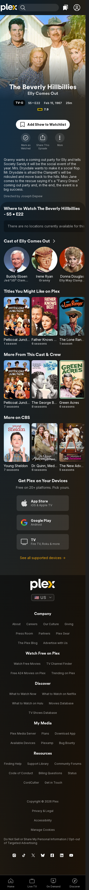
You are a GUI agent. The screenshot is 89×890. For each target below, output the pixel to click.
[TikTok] (23, 855)
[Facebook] (52, 855)
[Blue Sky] (42, 855)
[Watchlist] (65, 7)
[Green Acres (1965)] (72, 384)
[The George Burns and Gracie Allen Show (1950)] (44, 384)
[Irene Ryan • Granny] (44, 264)
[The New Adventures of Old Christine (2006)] (72, 447)
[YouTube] (71, 855)
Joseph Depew (31, 196)
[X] (33, 855)
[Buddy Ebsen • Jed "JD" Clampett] (17, 264)
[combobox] (43, 7)
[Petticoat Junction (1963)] (17, 321)
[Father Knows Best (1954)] (44, 321)
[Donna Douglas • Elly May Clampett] (72, 264)
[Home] (9, 7)
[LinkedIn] (61, 855)
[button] (77, 7)
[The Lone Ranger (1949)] (72, 321)
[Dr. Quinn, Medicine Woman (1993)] (44, 447)
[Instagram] (14, 855)
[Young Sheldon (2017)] (17, 447)
